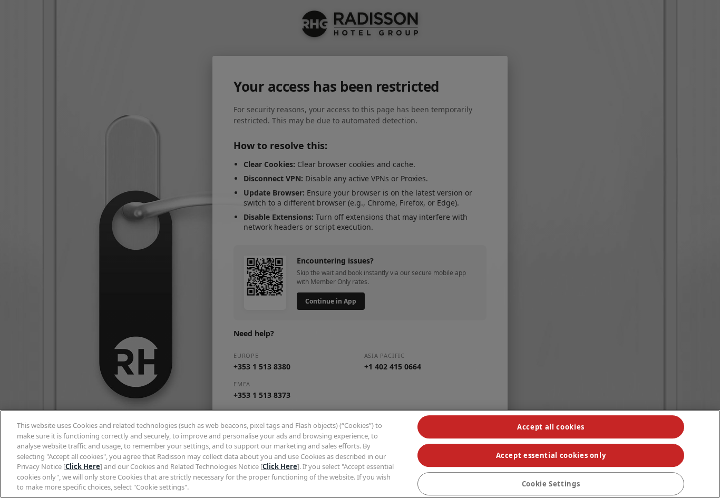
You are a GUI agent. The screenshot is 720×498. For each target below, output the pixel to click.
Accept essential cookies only (551, 455)
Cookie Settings (551, 484)
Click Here (82, 466)
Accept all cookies (551, 427)
